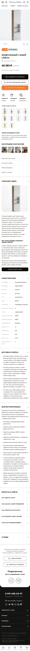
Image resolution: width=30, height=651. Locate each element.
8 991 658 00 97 (13, 593)
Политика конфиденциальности (10, 635)
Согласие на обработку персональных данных (14, 633)
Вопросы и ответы (7, 172)
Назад (5, 43)
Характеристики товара (8, 158)
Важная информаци (7, 167)
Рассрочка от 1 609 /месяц (10, 70)
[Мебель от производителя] (15, 2)
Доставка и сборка (7, 163)
